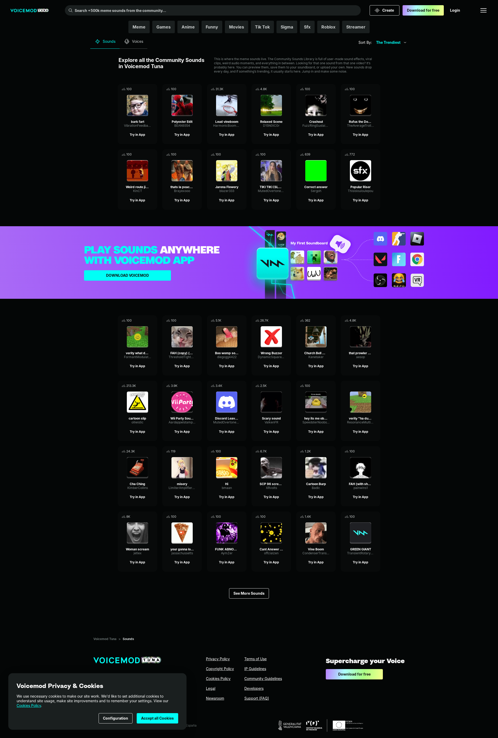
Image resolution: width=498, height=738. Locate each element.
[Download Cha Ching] (153, 451)
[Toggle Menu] (483, 10)
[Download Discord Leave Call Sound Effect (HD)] (242, 386)
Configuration (115, 718)
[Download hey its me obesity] (332, 386)
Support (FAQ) (256, 698)
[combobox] (391, 42)
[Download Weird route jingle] (153, 154)
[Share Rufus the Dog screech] (369, 89)
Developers (254, 688)
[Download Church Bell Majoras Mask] (332, 320)
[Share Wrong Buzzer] (280, 320)
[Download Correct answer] (332, 154)
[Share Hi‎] (235, 451)
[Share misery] (191, 451)
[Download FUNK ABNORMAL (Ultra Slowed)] (242, 517)
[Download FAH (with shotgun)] (376, 451)
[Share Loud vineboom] (235, 89)
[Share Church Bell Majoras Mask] (324, 320)
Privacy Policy (218, 659)
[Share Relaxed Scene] (280, 89)
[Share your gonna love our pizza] (191, 517)
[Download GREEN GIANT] (376, 517)
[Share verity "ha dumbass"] (369, 386)
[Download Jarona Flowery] (242, 154)
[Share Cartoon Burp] (324, 451)
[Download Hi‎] (242, 451)
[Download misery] (198, 451)
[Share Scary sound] (280, 386)
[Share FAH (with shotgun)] (369, 451)
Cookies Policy (29, 705)
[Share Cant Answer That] (280, 517)
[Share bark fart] (146, 89)
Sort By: (365, 42)
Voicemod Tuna (104, 639)
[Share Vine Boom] (324, 517)
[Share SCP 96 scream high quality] (280, 451)
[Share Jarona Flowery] (235, 154)
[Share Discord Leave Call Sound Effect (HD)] (235, 386)
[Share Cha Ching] (146, 451)
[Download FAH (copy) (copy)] (198, 320)
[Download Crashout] (332, 89)
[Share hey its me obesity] (324, 386)
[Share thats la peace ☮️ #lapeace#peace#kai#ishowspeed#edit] (191, 154)
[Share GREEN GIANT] (369, 517)
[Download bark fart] (153, 89)
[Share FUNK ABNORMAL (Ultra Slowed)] (235, 517)
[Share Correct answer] (324, 154)
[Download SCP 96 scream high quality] (287, 451)
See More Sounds (249, 593)
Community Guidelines (263, 678)
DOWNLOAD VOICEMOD (127, 275)
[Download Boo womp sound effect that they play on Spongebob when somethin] (242, 320)
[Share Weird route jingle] (146, 154)
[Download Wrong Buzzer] (287, 320)
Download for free (423, 10)
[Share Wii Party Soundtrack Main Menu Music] (191, 386)
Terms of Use (255, 659)
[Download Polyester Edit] (198, 89)
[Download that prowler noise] (376, 320)
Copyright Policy (220, 668)
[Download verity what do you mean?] (153, 320)
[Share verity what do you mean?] (146, 320)
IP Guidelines (255, 668)
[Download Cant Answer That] (287, 517)
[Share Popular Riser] (369, 154)
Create (388, 10)
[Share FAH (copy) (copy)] (191, 320)
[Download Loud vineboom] (242, 89)
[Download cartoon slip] (153, 386)
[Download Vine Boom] (332, 517)
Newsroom (215, 698)
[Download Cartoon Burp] (332, 451)
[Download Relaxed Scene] (287, 89)
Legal (210, 688)
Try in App (137, 135)
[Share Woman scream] (146, 517)
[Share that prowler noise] (369, 320)
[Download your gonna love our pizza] (198, 517)
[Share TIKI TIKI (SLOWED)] (280, 154)
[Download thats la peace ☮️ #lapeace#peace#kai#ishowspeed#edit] (198, 154)
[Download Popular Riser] (376, 154)
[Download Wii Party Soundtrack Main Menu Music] (198, 386)
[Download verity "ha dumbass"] (376, 386)
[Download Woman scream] (153, 517)
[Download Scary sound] (287, 386)
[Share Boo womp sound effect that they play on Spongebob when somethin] (235, 320)
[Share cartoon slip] (146, 386)
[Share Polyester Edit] (191, 89)
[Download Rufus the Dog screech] (376, 89)
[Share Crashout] (324, 89)
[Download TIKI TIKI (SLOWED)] (287, 154)
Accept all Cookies (157, 718)
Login (455, 10)
